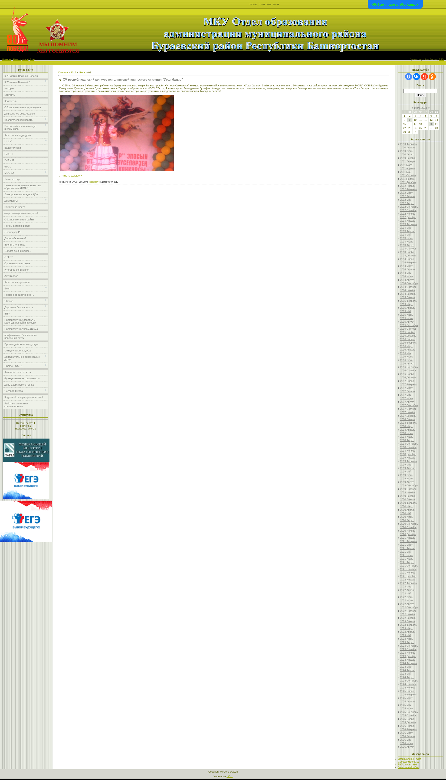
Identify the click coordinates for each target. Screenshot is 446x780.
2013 (73, 72)
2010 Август (407, 154)
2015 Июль (406, 318)
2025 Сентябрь (409, 712)
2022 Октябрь (408, 611)
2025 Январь (407, 691)
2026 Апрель (407, 736)
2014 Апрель (407, 269)
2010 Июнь (406, 151)
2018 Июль (406, 436)
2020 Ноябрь (407, 530)
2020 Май (405, 513)
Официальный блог (409, 758)
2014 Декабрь (408, 293)
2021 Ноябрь (407, 572)
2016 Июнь (406, 356)
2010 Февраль (408, 144)
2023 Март (406, 628)
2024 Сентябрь (409, 680)
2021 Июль (406, 558)
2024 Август (407, 677)
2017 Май (405, 394)
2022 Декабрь (408, 617)
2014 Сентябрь (409, 283)
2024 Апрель (407, 670)
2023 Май (405, 635)
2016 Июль (406, 360)
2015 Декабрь (408, 335)
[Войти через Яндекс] (424, 76)
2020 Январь (407, 499)
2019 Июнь (406, 475)
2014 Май (405, 273)
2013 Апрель (407, 231)
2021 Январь (407, 537)
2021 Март (406, 544)
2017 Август (407, 401)
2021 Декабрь (408, 576)
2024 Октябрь (408, 684)
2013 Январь (407, 220)
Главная (6, 59)
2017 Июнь (406, 398)
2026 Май (405, 739)
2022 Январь (407, 579)
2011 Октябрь (408, 175)
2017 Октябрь (408, 408)
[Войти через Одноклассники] (432, 76)
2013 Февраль (408, 224)
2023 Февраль (408, 624)
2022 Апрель (407, 590)
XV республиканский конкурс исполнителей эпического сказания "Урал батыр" (123, 79)
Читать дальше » (72, 175)
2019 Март (406, 464)
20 (431, 124)
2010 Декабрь (408, 158)
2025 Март (406, 698)
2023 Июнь (406, 638)
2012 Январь (407, 185)
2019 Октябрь (408, 489)
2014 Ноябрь (407, 290)
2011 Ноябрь (407, 178)
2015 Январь (407, 297)
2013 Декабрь (408, 255)
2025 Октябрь (408, 715)
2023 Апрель (407, 631)
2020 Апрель (407, 509)
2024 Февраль (408, 663)
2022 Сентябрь (409, 607)
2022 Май (405, 593)
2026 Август (407, 746)
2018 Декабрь (408, 454)
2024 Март (406, 666)
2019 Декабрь (408, 496)
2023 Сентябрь (409, 645)
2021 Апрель (407, 548)
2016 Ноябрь (407, 374)
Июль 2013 (420, 107)
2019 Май (405, 471)
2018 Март (406, 426)
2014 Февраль (408, 262)
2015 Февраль (408, 300)
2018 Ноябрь (407, 450)
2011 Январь (407, 161)
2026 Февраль (408, 729)
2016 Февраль (408, 342)
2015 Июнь (406, 314)
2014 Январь (407, 259)
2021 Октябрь (408, 569)
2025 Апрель (407, 701)
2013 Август (407, 245)
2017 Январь (407, 381)
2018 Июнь (406, 433)
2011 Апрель (407, 168)
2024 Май (405, 673)
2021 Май (405, 551)
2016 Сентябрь (409, 367)
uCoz (230, 776)
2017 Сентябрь (409, 405)
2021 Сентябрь (409, 565)
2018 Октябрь (408, 447)
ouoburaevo (94, 182)
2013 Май (405, 234)
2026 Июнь (406, 743)
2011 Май (405, 171)
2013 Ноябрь (407, 252)
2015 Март (406, 304)
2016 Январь (407, 339)
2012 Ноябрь (407, 213)
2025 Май (405, 705)
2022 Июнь (406, 597)
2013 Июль (406, 241)
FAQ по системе (407, 764)
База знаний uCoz (408, 767)
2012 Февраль (408, 189)
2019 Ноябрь (407, 492)
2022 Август (407, 604)
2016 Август (407, 363)
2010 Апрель (407, 147)
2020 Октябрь (408, 527)
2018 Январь (407, 419)
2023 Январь (407, 621)
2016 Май (405, 353)
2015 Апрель (407, 307)
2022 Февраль (408, 583)
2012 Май (405, 199)
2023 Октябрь (408, 649)
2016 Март (406, 346)
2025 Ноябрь (407, 719)
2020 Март (406, 506)
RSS (441, 59)
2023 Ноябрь (407, 652)
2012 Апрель (407, 196)
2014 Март (406, 266)
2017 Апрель (407, 391)
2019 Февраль (408, 461)
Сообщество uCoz (409, 761)
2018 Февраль (408, 422)
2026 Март (406, 732)
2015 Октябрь (408, 328)
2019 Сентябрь (409, 485)
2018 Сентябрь (409, 443)
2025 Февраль (408, 694)
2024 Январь (407, 659)
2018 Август (407, 440)
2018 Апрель (407, 429)
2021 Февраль (408, 541)
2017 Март (406, 388)
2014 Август (407, 280)
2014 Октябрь (408, 286)
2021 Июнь (406, 555)
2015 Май (405, 311)
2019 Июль (406, 478)
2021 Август (407, 562)
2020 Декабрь (408, 534)
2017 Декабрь (408, 415)
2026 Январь (407, 725)
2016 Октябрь (408, 370)
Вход (32, 59)
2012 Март (406, 192)
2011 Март (406, 165)
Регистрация (20, 59)
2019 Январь (407, 457)
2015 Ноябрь (407, 332)
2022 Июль (406, 600)
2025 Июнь (406, 708)
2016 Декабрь (408, 377)
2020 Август (407, 520)
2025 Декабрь (408, 722)
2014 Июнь (406, 276)
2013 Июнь (406, 238)
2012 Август (407, 203)
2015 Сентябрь (409, 325)
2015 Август (407, 321)
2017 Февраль (408, 384)
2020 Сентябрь (409, 523)
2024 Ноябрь (407, 687)
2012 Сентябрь (409, 206)
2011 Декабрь (408, 182)
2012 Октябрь (408, 210)
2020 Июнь (406, 516)
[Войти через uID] (408, 76)
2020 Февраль (408, 502)
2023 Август (407, 642)
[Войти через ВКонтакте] (416, 76)
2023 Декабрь (408, 656)
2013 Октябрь (408, 248)
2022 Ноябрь (407, 614)
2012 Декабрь (408, 217)
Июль (82, 72)
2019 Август (407, 482)
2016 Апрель (407, 349)
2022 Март (406, 586)
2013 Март (406, 227)
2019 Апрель (407, 468)
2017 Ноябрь (407, 412)
